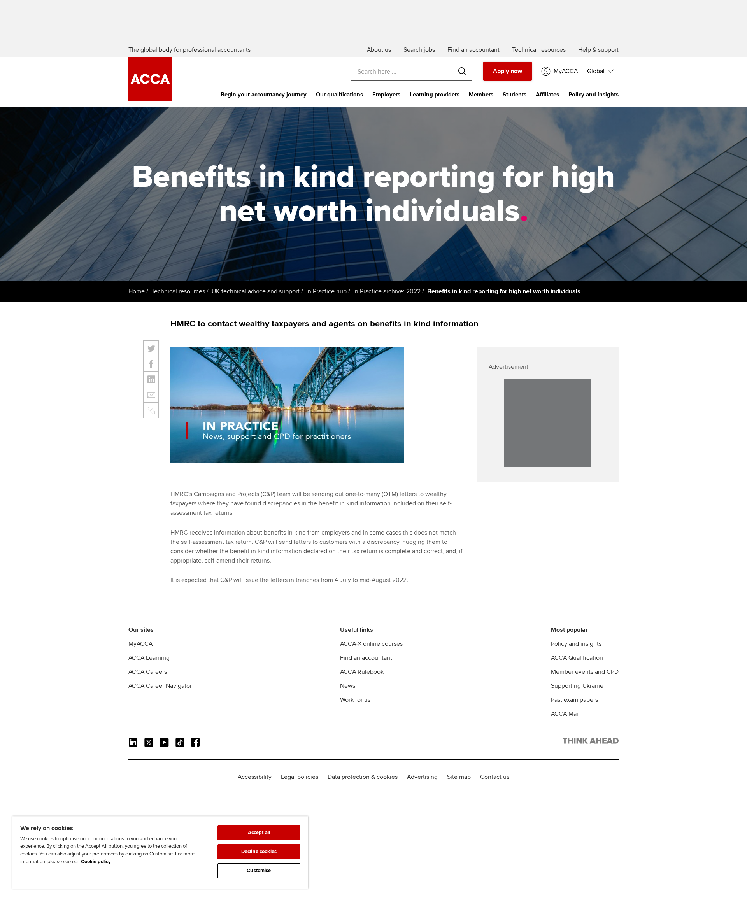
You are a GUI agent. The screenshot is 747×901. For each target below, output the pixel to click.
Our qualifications (339, 94)
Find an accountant (366, 658)
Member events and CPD (585, 672)
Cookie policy (96, 862)
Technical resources (178, 291)
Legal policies (299, 777)
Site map (459, 777)
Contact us (494, 777)
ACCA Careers (147, 672)
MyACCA (140, 644)
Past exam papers (574, 700)
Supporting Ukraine (577, 686)
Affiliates (547, 94)
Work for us (355, 700)
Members (481, 94)
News (347, 686)
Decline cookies (259, 851)
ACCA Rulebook (362, 672)
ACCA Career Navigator (160, 686)
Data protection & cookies (363, 777)
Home (136, 291)
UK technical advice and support (256, 291)
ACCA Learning (149, 658)
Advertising (422, 777)
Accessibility (255, 777)
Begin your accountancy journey (264, 94)
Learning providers (434, 94)
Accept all (259, 832)
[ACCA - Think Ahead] (150, 99)
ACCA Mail (565, 714)
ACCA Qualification (577, 658)
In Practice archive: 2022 (387, 291)
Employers (386, 94)
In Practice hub (326, 291)
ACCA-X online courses (371, 644)
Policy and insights (593, 94)
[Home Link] (591, 742)
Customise (259, 871)
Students (514, 94)
